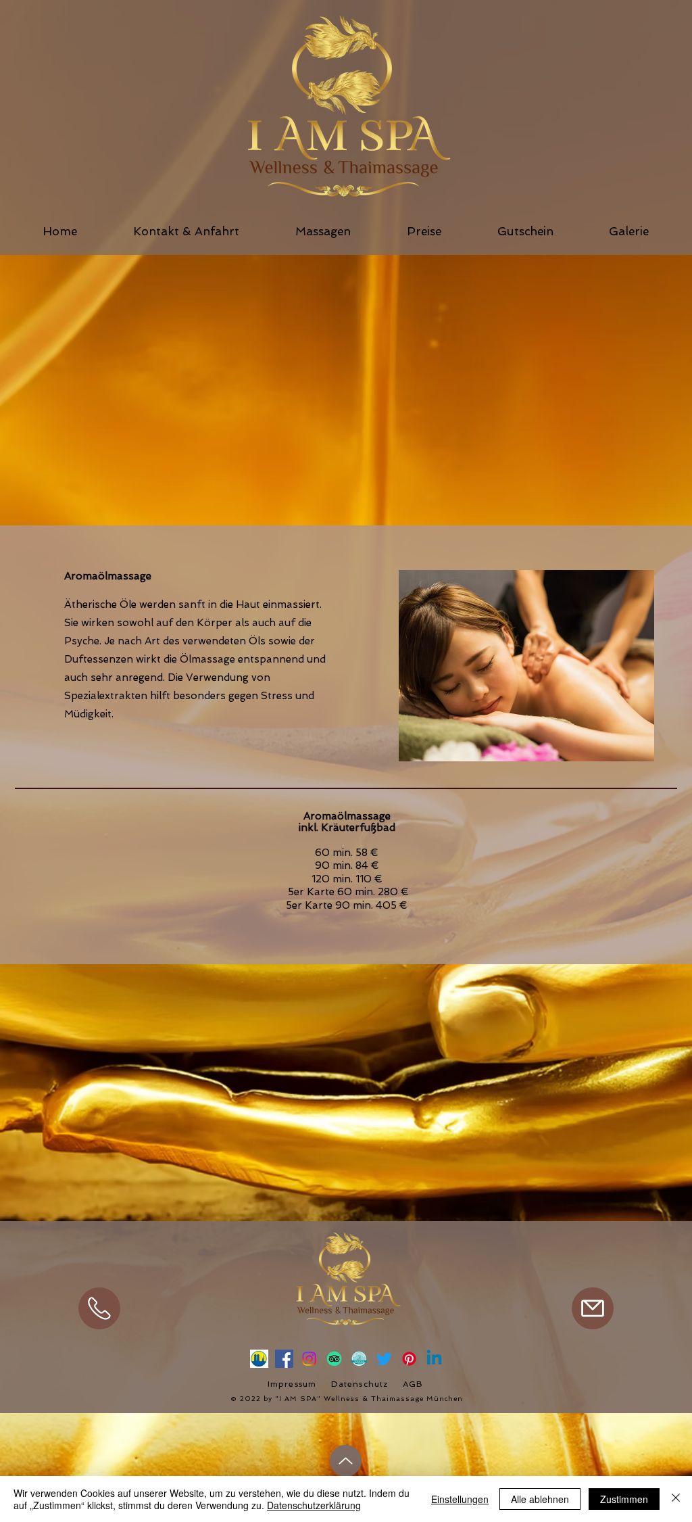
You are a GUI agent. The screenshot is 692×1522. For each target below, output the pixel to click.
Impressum (292, 1384)
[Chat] (99, 1308)
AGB (413, 1384)
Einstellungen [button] (460, 1499)
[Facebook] (284, 1359)
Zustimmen (624, 1499)
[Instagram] (309, 1359)
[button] (322, 231)
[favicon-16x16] (359, 1359)
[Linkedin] (434, 1359)
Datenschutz (360, 1384)
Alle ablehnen (540, 1499)
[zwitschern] (384, 1359)
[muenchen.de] (259, 1359)
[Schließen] (676, 1499)
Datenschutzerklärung (314, 1505)
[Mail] (593, 1308)
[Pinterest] (409, 1359)
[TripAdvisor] (334, 1359)
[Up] (346, 1461)
